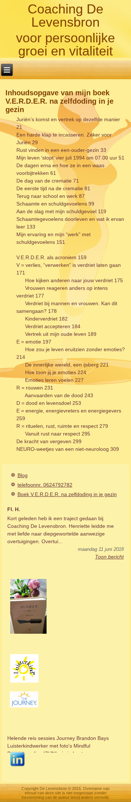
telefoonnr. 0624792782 (44, 485)
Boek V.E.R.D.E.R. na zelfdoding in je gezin (67, 494)
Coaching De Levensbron (65, 15)
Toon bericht (109, 557)
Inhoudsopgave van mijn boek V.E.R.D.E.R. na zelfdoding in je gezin (59, 101)
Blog (22, 475)
